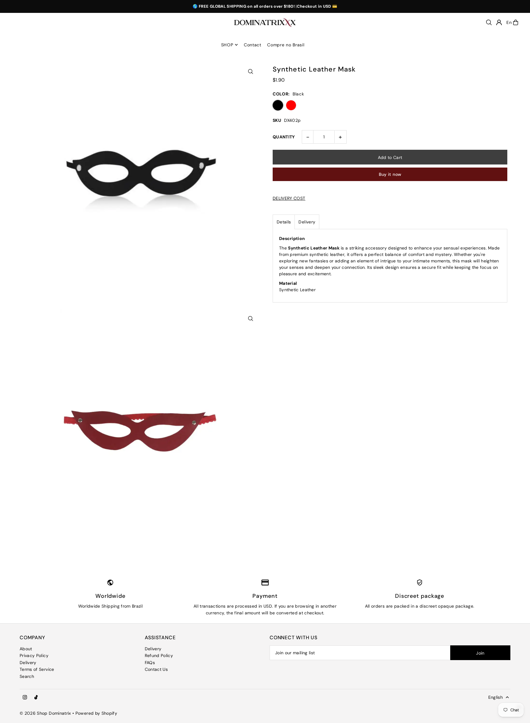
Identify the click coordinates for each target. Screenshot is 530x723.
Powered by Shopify (96, 713)
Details (284, 222)
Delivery (306, 222)
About (26, 648)
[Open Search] (489, 22)
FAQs (150, 662)
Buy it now (390, 174)
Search (27, 676)
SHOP (227, 45)
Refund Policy (159, 655)
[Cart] (515, 22)
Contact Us (156, 669)
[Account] (499, 22)
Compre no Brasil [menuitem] (285, 45)
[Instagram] (25, 697)
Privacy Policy (34, 655)
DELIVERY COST (289, 198)
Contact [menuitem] (252, 45)
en (509, 22)
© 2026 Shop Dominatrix (45, 713)
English (495, 697)
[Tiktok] (36, 697)
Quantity (284, 137)
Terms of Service (37, 669)
